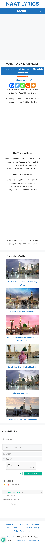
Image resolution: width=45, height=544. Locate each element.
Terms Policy (25, 531)
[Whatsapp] (22, 85)
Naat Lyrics (22, 4)
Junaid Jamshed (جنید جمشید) (22, 80)
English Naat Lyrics (23, 69)
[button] (40, 11)
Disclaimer (28, 528)
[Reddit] (27, 85)
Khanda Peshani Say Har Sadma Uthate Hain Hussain (22, 339)
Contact (15, 524)
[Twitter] (17, 85)
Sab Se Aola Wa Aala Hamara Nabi (22, 311)
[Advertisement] (22, 37)
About (8, 524)
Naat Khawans (25, 524)
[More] (33, 85)
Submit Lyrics (17, 528)
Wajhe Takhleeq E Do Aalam (23, 393)
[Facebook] (11, 85)
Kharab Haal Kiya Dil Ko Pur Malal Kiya (23, 367)
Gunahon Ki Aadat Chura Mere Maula (22, 419)
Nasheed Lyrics (33, 540)
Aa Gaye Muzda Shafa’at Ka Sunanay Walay (22, 283)
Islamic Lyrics (21, 540)
